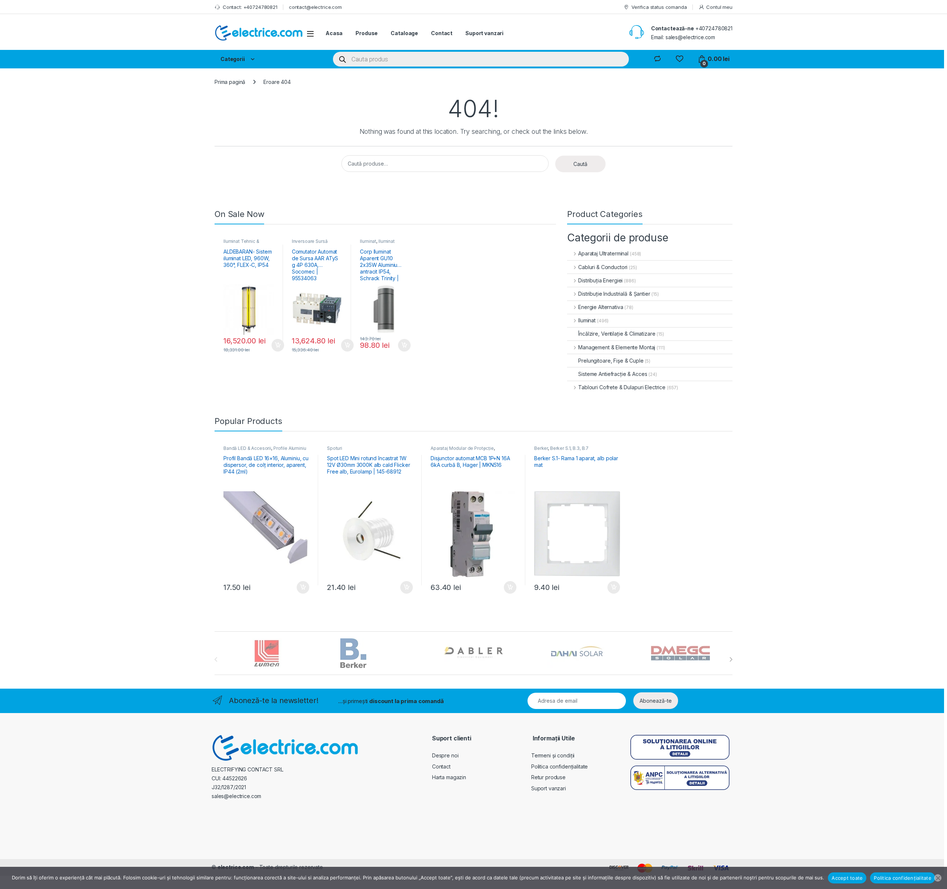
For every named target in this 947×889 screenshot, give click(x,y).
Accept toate (847, 878)
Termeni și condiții (552, 755)
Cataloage (404, 33)
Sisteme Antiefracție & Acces (612, 374)
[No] (937, 878)
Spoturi (334, 448)
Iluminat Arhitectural (377, 243)
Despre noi (445, 755)
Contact (441, 33)
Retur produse (548, 777)
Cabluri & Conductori (602, 267)
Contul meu (719, 7)
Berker (541, 448)
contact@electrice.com (315, 7)
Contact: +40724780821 (250, 7)
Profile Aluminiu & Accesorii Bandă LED (264, 450)
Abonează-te (656, 701)
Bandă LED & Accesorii (247, 448)
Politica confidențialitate (559, 766)
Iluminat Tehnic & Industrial (241, 243)
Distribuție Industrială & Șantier (614, 294)
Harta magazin (449, 777)
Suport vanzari (484, 33)
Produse (366, 33)
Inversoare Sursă (310, 241)
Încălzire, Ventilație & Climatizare (616, 333)
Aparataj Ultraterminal (603, 253)
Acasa (334, 33)
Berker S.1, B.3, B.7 (569, 448)
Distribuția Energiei (600, 280)
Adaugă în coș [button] (275, 345)
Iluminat (368, 241)
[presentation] (730, 659)
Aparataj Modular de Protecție (462, 448)
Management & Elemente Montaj (616, 347)
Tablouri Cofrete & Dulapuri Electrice (621, 387)
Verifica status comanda (659, 7)
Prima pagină (230, 82)
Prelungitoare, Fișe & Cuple (610, 360)
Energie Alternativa (600, 307)
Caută (580, 164)
